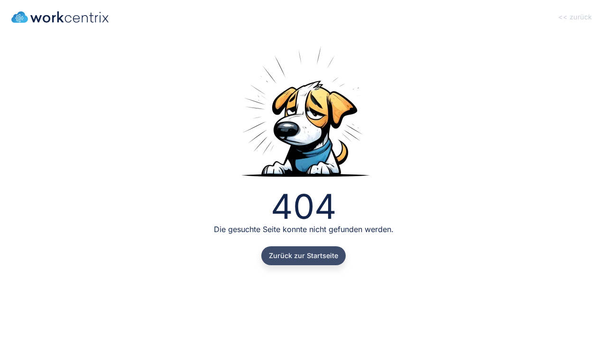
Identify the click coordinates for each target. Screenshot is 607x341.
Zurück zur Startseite (303, 255)
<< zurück (575, 17)
